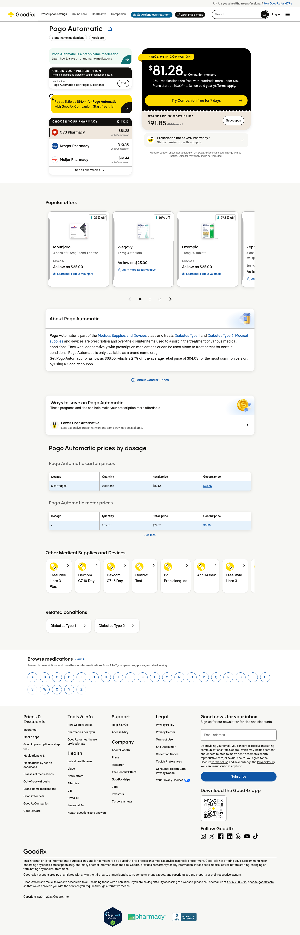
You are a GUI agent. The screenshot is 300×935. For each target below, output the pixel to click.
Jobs (115, 787)
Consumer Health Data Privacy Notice (171, 771)
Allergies (73, 783)
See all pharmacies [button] (87, 170)
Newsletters (75, 776)
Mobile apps (31, 737)
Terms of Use (164, 739)
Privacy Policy (165, 725)
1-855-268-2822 (237, 882)
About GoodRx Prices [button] (153, 380)
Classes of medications (38, 774)
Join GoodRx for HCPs (277, 3)
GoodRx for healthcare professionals (83, 741)
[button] (150, 14)
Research (118, 765)
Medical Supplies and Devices (122, 335)
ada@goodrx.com (262, 882)
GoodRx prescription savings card (42, 746)
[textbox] (239, 735)
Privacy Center (165, 732)
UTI (70, 790)
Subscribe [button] (254, 777)
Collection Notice (167, 754)
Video (71, 768)
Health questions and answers (87, 813)
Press (115, 757)
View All (80, 659)
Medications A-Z (33, 755)
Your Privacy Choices (169, 780)
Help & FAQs (120, 725)
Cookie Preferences (169, 761)
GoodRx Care (32, 811)
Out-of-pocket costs (36, 781)
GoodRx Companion (36, 803)
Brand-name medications (68, 38)
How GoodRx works (80, 725)
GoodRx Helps (121, 779)
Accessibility (120, 732)
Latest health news (80, 761)
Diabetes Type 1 (187, 335)
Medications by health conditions (38, 765)
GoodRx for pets (33, 796)
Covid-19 (73, 798)
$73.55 (207, 486)
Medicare (98, 38)
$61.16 (207, 525)
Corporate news (122, 801)
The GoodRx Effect (124, 772)
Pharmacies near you (81, 732)
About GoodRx (121, 750)
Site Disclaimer (166, 747)
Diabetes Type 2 (220, 335)
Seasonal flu (76, 805)
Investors (118, 794)
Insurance (30, 730)
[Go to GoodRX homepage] (21, 14)
